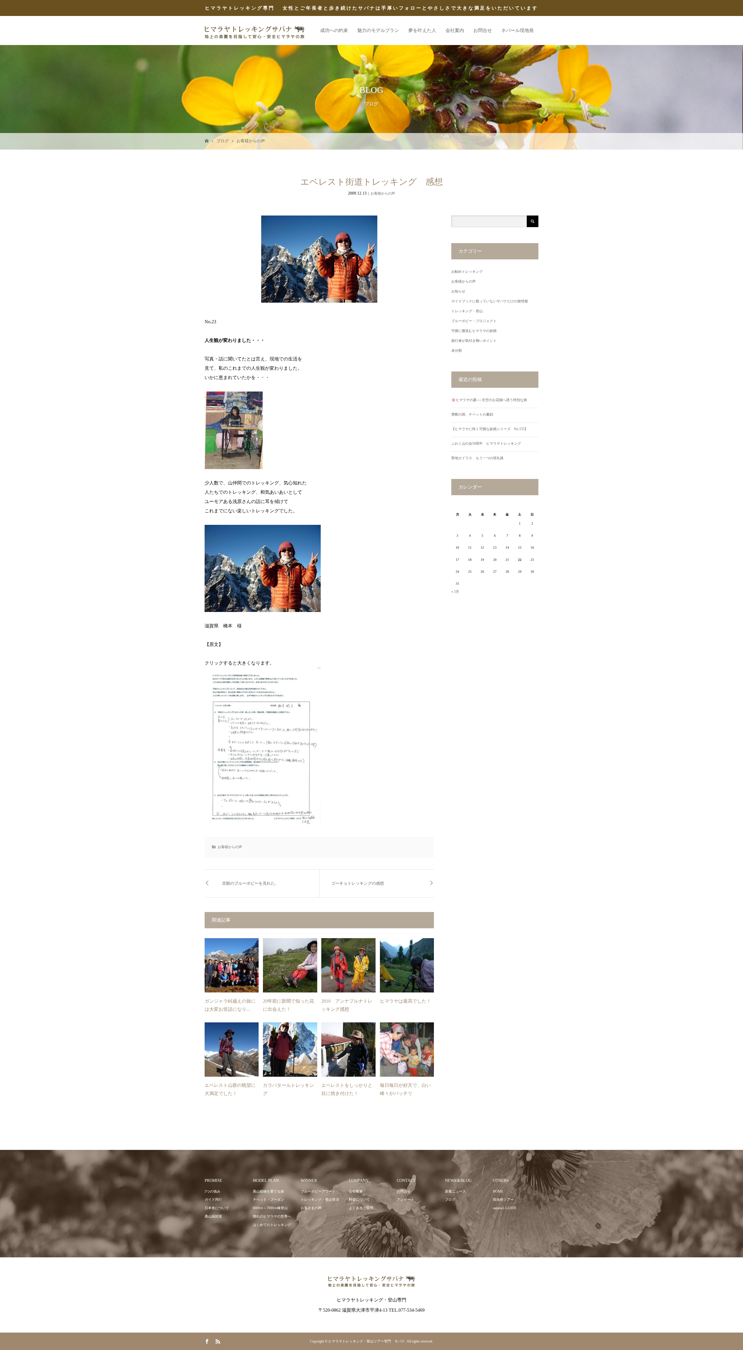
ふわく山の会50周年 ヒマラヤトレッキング (486, 443)
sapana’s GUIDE (504, 1208)
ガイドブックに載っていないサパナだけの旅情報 (489, 301)
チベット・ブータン (268, 1200)
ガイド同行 (213, 1200)
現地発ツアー (503, 1200)
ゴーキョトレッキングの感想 (357, 883)
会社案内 (455, 30)
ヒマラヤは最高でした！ (405, 1001)
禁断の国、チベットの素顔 (472, 414)
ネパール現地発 (517, 30)
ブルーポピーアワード (318, 1191)
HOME (498, 1191)
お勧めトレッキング (467, 272)
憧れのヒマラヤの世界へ (272, 1216)
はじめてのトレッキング (272, 1225)
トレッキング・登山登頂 (320, 1200)
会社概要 (356, 1191)
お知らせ (458, 291)
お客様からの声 (251, 141)
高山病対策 (213, 1216)
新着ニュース (455, 1191)
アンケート (405, 1200)
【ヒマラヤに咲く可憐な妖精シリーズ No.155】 (489, 429)
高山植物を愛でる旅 (268, 1191)
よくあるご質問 (361, 1208)
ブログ (223, 141)
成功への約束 (334, 30)
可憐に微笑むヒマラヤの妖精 (474, 331)
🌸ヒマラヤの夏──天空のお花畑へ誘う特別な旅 (489, 400)
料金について (359, 1200)
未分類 (456, 351)
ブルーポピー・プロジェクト (474, 321)
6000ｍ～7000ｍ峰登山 (270, 1208)
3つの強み (212, 1191)
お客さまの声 (311, 1208)
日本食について (217, 1208)
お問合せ (482, 30)
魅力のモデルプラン (378, 30)
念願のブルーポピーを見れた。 (250, 883)
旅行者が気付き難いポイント (474, 341)
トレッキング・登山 (467, 311)
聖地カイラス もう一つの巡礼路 (477, 458)
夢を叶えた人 (422, 30)
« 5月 (455, 592)
